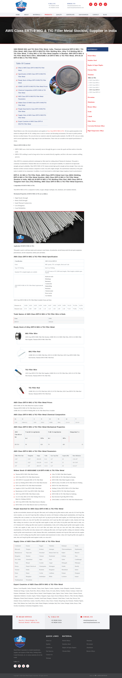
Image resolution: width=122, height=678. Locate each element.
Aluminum (91, 102)
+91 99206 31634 (53, 5)
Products (48, 14)
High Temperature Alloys (96, 131)
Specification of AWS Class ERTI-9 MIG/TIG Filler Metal (32, 75)
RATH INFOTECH (102, 675)
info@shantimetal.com (74, 5)
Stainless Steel (92, 60)
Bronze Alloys (92, 107)
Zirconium (91, 97)
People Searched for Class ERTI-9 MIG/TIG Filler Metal (31, 110)
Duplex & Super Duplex (95, 65)
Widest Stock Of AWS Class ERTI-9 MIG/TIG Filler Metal (32, 104)
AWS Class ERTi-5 (94, 85)
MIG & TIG (92, 78)
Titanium (91, 74)
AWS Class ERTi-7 (94, 87)
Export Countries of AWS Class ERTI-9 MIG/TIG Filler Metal (30, 123)
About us (48, 640)
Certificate (70, 14)
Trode (89, 111)
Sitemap (48, 658)
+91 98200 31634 (53, 7)
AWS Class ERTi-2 (94, 82)
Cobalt (90, 116)
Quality (59, 14)
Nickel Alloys (92, 55)
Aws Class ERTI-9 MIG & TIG (55, 131)
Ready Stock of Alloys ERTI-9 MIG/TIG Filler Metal (32, 81)
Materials (36, 14)
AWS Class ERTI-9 (94, 90)
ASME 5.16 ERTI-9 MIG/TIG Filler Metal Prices (33, 86)
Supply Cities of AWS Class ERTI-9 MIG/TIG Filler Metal (32, 116)
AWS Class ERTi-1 (94, 80)
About (26, 14)
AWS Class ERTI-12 (94, 92)
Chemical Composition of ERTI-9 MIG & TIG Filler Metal (32, 91)
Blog (105, 14)
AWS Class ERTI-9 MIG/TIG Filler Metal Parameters (30, 98)
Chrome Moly (92, 70)
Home (18, 14)
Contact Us (49, 654)
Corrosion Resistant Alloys (96, 126)
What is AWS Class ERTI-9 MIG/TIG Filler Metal (31, 69)
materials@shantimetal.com (75, 7)
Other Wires (92, 121)
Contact (96, 14)
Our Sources (83, 14)
